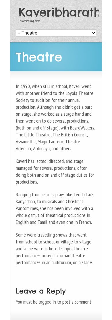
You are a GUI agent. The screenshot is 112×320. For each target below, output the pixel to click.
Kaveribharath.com (57, 12)
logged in (47, 301)
